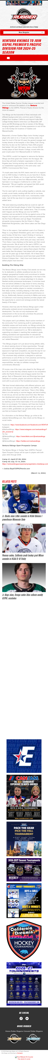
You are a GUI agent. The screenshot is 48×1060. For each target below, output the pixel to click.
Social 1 (27, 1018)
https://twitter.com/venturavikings (28, 441)
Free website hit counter (24, 1059)
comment (8, 58)
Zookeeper (20, 1053)
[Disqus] (24, 640)
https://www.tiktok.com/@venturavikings (30, 436)
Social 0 (21, 1018)
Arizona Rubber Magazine (14, 1031)
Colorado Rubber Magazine (33, 1031)
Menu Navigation (24, 32)
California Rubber (24, 16)
